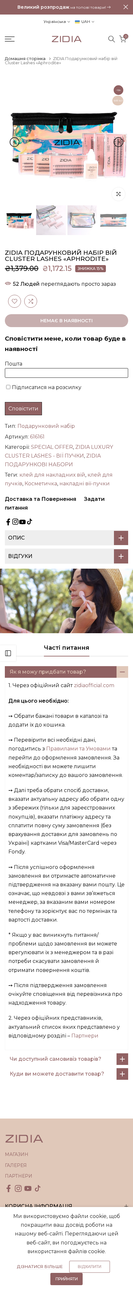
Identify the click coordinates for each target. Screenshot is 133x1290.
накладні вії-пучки (84, 483)
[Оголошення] (64, 7)
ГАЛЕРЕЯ (16, 1165)
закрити (125, 7)
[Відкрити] (8, 653)
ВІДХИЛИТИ (89, 1266)
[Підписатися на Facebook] (8, 522)
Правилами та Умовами (78, 749)
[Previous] (14, 142)
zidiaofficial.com (94, 685)
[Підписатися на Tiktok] (29, 522)
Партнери (84, 1036)
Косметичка (41, 483)
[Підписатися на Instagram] (15, 522)
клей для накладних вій (52, 475)
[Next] (118, 142)
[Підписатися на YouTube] (22, 522)
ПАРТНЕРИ (18, 1176)
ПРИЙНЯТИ (67, 1278)
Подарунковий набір (46, 426)
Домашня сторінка (25, 58)
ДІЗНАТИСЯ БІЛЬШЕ (40, 1266)
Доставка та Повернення (40, 499)
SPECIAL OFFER (52, 447)
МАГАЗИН (16, 1154)
